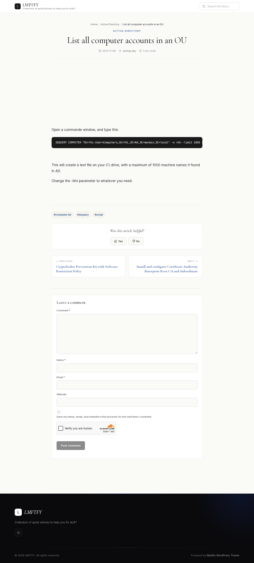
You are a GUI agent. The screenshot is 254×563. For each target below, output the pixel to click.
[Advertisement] (127, 93)
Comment (63, 310)
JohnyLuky (129, 50)
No (138, 241)
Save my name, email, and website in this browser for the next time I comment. (104, 416)
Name (61, 360)
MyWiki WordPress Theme (223, 555)
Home (94, 24)
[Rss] (18, 532)
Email (61, 377)
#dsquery (83, 214)
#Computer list (62, 214)
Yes (120, 241)
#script (99, 214)
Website (61, 394)
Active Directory (110, 24)
